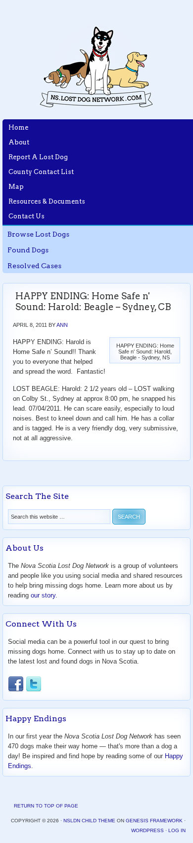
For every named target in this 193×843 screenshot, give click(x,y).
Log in (177, 830)
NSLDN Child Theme (89, 820)
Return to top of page (46, 805)
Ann (62, 325)
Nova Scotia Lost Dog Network (96, 66)
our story (43, 595)
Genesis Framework (154, 820)
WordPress (147, 830)
